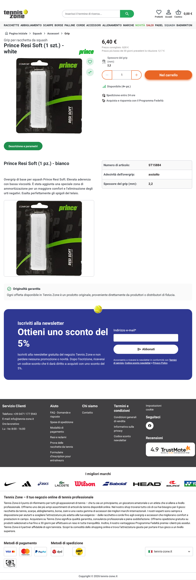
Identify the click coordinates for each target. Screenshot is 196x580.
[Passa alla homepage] (16, 13)
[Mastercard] (25, 551)
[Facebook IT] (150, 426)
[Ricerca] (127, 14)
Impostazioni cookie (150, 407)
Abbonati (148, 349)
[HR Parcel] (79, 551)
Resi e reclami (58, 437)
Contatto (87, 412)
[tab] (23, 146)
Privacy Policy (160, 363)
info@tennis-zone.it (22, 418)
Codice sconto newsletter (138, 363)
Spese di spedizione (61, 422)
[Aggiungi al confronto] (90, 72)
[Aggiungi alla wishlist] (90, 61)
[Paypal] (40, 551)
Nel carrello (168, 75)
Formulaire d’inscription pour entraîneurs (60, 456)
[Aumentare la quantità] (136, 75)
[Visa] (10, 551)
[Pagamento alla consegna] (10, 563)
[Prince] (86, 52)
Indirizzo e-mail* (125, 330)
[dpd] (57, 551)
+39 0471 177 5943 (33, 3)
